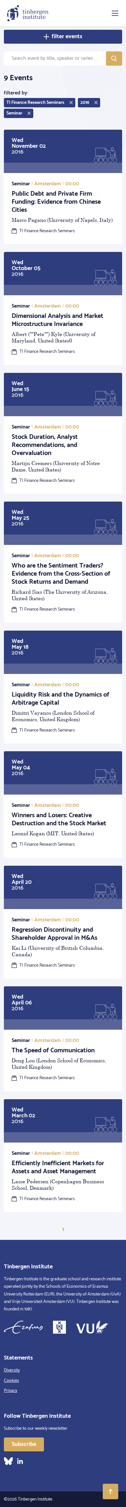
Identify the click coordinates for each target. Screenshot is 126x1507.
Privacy (10, 1390)
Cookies (11, 1380)
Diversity (12, 1370)
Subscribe (24, 1444)
